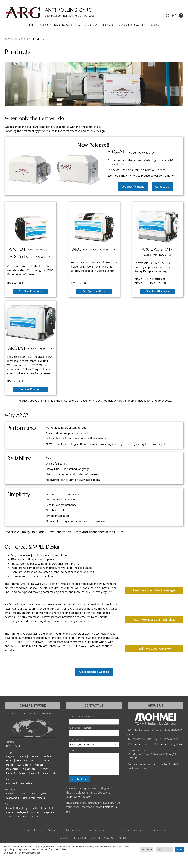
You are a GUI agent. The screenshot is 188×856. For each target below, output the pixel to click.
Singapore (49, 812)
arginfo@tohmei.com (79, 796)
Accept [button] (180, 849)
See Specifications (133, 186)
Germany (22, 760)
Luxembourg (24, 765)
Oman (33, 794)
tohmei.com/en (140, 744)
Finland (48, 756)
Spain (22, 773)
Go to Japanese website (94, 671)
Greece (34, 760)
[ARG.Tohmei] (181, 15)
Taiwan (9, 816)
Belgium (10, 756)
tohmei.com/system (169, 744)
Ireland (9, 765)
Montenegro (12, 769)
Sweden (33, 773)
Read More (147, 849)
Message (73, 750)
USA (8, 746)
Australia (10, 783)
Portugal (10, 773)
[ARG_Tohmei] (167, 15)
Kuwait (22, 794)
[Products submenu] (50, 24)
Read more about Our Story (154, 648)
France (9, 760)
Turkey (44, 773)
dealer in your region (155, 764)
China (9, 808)
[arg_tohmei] (174, 15)
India (34, 808)
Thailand (22, 816)
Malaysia (21, 812)
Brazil (17, 746)
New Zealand (26, 783)
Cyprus (22, 756)
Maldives (34, 812)
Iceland (46, 760)
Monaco (39, 765)
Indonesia (46, 808)
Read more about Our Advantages (154, 590)
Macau (9, 812)
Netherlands (29, 769)
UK (54, 773)
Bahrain (10, 794)
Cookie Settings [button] (164, 849)
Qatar (43, 794)
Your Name (80, 716)
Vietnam (35, 816)
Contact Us (162, 186)
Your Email (80, 727)
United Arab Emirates (34, 798)
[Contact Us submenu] (97, 24)
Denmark (35, 756)
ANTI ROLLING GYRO (68, 10)
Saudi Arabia (12, 798)
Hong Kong (21, 808)
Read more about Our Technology (154, 619)
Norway (44, 769)
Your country (76, 739)
